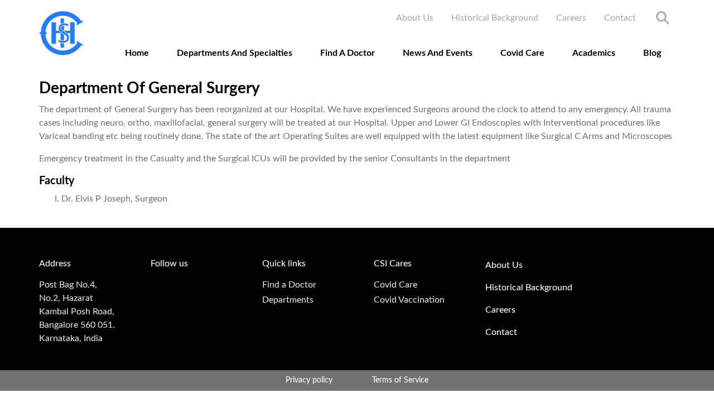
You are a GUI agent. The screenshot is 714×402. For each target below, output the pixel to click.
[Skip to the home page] (61, 33)
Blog (652, 53)
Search (662, 18)
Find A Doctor (347, 53)
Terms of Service (400, 380)
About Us (414, 17)
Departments (287, 299)
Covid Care (522, 53)
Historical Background (494, 17)
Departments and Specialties (234, 53)
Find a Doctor (289, 284)
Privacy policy (309, 380)
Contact (620, 17)
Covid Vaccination (409, 299)
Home (137, 53)
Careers (571, 17)
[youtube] (160, 288)
